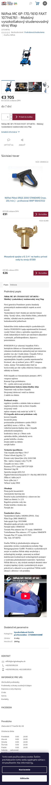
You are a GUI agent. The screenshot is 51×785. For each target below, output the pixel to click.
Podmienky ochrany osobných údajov (16, 685)
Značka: (9, 35)
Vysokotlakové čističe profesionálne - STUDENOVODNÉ (28, 633)
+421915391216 (11, 665)
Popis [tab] (6, 284)
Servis (4, 696)
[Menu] (45, 3)
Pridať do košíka (26, 117)
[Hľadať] (30, 3)
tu (32, 762)
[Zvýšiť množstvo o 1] (11, 115)
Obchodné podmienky (10, 682)
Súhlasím (24, 778)
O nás (3, 692)
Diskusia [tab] (13, 284)
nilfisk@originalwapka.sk (15, 661)
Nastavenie (24, 769)
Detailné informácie (9, 132)
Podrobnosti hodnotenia (34, 32)
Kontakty (5, 699)
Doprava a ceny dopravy (11, 689)
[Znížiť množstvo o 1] (11, 118)
